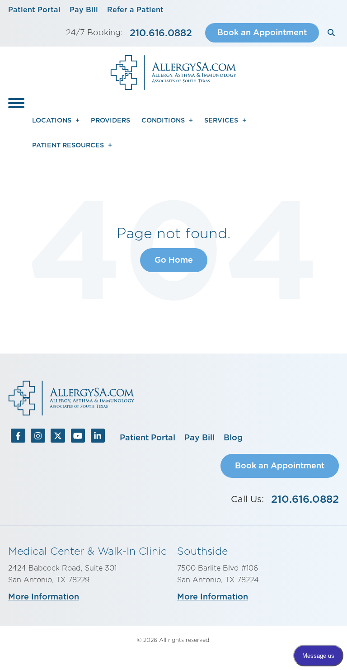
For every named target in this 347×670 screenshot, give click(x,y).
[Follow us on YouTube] (78, 438)
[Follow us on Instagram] (38, 438)
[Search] (331, 33)
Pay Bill (84, 9)
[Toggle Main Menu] (16, 103)
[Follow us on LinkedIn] (98, 438)
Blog (233, 437)
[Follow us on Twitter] (58, 438)
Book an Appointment (262, 32)
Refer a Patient (135, 9)
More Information (43, 596)
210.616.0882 (161, 32)
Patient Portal (34, 9)
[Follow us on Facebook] (18, 438)
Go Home (174, 259)
